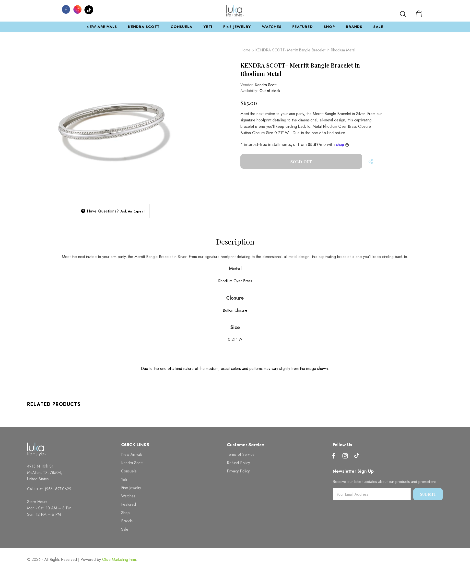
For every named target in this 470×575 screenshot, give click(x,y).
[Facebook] (65, 9)
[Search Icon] (403, 14)
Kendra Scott (265, 85)
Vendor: (247, 85)
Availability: (249, 91)
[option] (113, 120)
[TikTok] (88, 9)
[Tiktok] (356, 456)
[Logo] (235, 11)
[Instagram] (77, 9)
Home (245, 50)
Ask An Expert (132, 211)
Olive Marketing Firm (119, 559)
